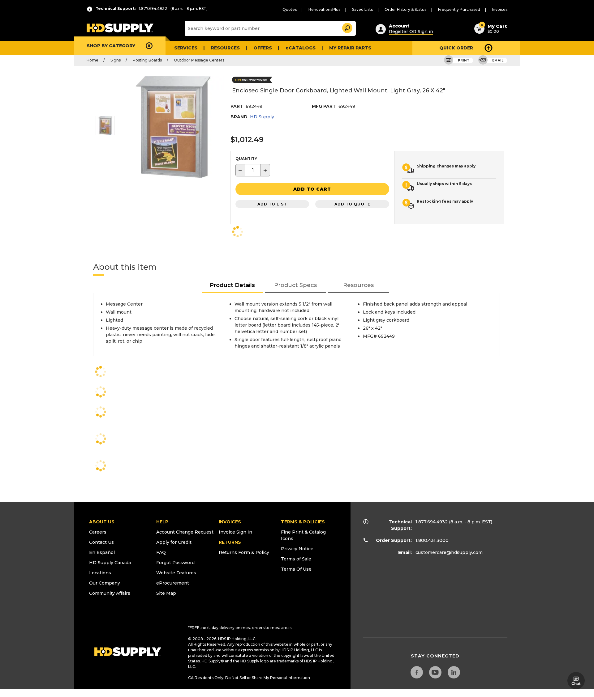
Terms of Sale (296, 559)
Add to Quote (352, 204)
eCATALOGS (301, 48)
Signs (115, 60)
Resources (225, 48)
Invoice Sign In (235, 532)
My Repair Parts (350, 48)
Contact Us (101, 542)
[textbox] (252, 170)
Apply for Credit (174, 542)
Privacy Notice (297, 548)
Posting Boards (147, 60)
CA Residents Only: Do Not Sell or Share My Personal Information (249, 677)
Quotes (289, 9)
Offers (262, 48)
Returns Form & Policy (244, 552)
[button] (346, 27)
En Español (102, 552)
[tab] (232, 285)
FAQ (161, 552)
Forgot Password (175, 562)
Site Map (166, 593)
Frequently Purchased (459, 9)
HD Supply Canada (110, 562)
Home (92, 60)
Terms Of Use (296, 569)
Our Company (104, 583)
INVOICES (230, 522)
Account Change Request (184, 532)
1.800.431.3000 (432, 540)
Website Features (176, 573)
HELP (162, 522)
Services (185, 48)
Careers (97, 532)
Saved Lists (362, 9)
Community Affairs (109, 593)
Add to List (272, 204)
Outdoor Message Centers (199, 60)
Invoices (499, 9)
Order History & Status (405, 9)
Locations (100, 573)
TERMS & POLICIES (303, 522)
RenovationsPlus (324, 9)
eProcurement (172, 583)
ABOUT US (101, 522)
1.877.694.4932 (431, 522)
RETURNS (230, 542)
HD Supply (262, 117)
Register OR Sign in (411, 31)
